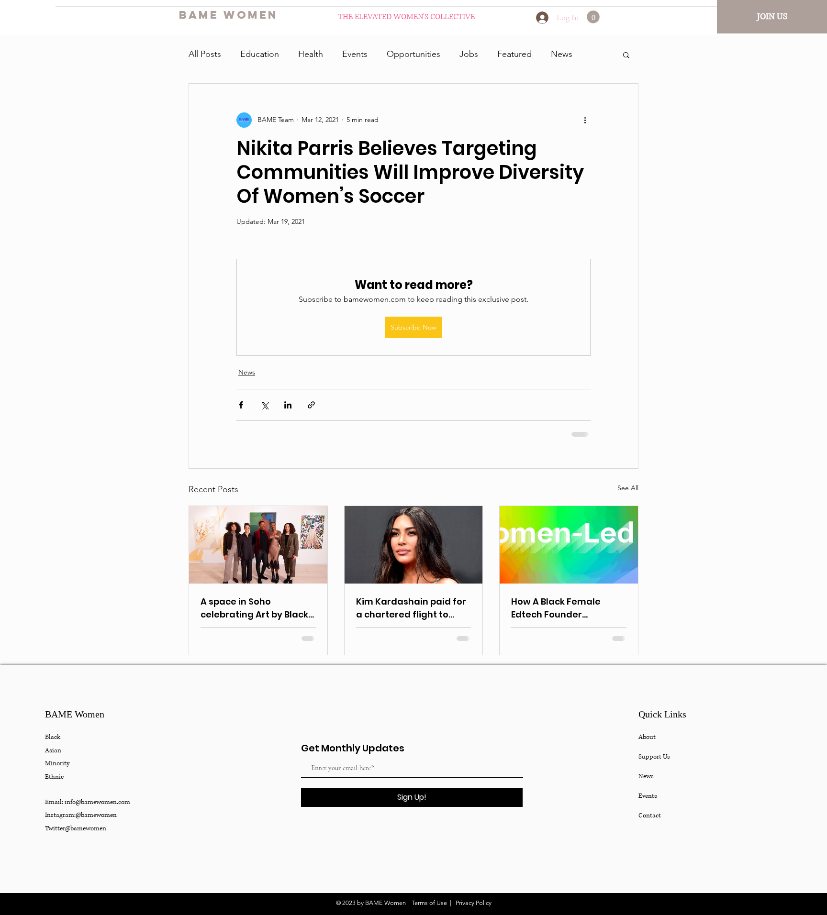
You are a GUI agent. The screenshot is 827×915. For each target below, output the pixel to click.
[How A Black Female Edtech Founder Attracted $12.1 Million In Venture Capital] (569, 545)
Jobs (468, 54)
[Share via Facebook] (241, 404)
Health (310, 54)
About (647, 737)
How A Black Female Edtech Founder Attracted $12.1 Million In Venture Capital (564, 608)
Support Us (654, 756)
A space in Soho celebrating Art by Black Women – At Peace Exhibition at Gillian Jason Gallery (258, 608)
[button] (593, 17)
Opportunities (413, 54)
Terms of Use (429, 902)
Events (355, 54)
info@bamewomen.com (97, 802)
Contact (649, 815)
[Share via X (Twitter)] (264, 404)
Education (259, 54)
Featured (514, 54)
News (561, 54)
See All (627, 488)
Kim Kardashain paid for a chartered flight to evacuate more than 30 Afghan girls (411, 608)
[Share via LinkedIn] (287, 404)
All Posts (205, 54)
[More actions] (585, 120)
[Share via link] (311, 404)
